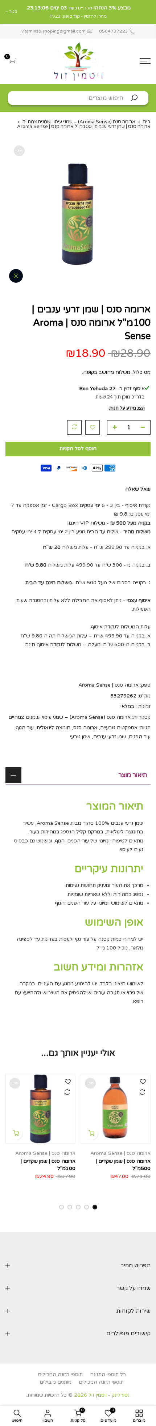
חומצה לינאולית (53, 728)
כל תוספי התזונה (108, 1374)
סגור (146, 11)
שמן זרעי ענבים (109, 736)
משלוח (122, 372)
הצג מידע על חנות (127, 408)
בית (147, 122)
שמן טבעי (80, 736)
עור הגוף (25, 728)
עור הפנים (140, 736)
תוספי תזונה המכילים (60, 1374)
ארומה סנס (85, 728)
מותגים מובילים (55, 1382)
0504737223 (113, 31)
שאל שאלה (138, 489)
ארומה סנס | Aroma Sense (108, 685)
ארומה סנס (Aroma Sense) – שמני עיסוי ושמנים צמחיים (78, 122)
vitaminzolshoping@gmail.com (53, 31)
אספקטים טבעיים (118, 728)
